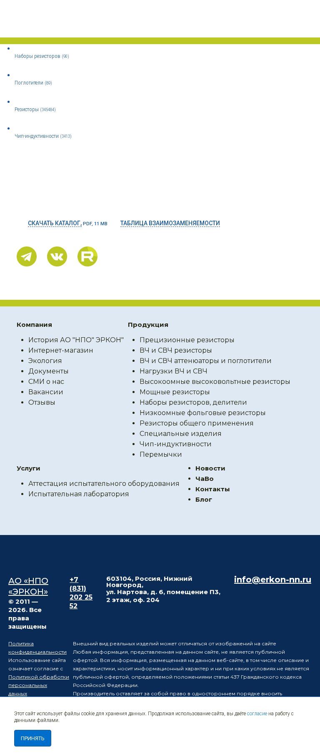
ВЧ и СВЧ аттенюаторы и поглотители (206, 361)
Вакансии (45, 392)
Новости (210, 468)
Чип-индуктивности (43, 136)
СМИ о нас (46, 382)
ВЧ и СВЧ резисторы (176, 350)
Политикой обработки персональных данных (38, 685)
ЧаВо (204, 479)
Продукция (148, 324)
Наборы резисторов (42, 56)
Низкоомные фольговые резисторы (203, 413)
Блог (203, 499)
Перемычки (161, 454)
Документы (48, 371)
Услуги (28, 468)
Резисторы (35, 109)
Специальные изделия (181, 434)
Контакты (212, 489)
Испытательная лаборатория (78, 494)
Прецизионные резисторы (187, 340)
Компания (34, 324)
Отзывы (41, 402)
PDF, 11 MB (68, 223)
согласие (257, 714)
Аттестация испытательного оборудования (104, 484)
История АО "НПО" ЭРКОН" (76, 340)
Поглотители (33, 83)
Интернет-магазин (60, 350)
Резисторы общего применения (197, 423)
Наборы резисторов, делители (193, 402)
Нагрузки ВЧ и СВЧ (174, 371)
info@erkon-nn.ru (272, 580)
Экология (45, 361)
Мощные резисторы (175, 392)
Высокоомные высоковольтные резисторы (215, 382)
